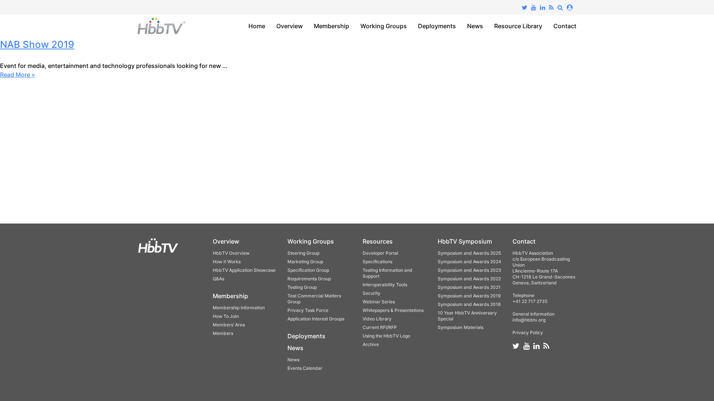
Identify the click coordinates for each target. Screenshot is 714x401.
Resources (378, 241)
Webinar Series (379, 301)
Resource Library (518, 26)
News (475, 26)
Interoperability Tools (385, 284)
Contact (564, 26)
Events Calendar (304, 368)
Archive (371, 344)
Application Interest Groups (315, 319)
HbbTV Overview (231, 253)
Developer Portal (380, 253)
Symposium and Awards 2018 (469, 304)
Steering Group (303, 253)
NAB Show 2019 (37, 44)
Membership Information (239, 307)
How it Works (227, 261)
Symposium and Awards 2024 (469, 261)
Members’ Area (229, 324)
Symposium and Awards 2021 (469, 287)
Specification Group (308, 270)
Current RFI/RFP (380, 327)
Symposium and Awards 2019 (469, 296)
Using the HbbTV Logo (386, 336)
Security (371, 293)
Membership (331, 26)
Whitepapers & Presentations (393, 310)
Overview (289, 26)
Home (256, 26)
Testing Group (302, 287)
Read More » (17, 74)
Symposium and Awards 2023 (469, 270)
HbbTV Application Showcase (244, 270)
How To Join (226, 316)
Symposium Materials (460, 327)
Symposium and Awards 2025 (469, 253)
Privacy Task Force (307, 310)
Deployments (437, 26)
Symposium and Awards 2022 (469, 278)
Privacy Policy (527, 332)
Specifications (377, 261)
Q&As (218, 278)
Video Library (377, 319)
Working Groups (383, 26)
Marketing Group (305, 261)
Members (223, 333)
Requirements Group (309, 278)
